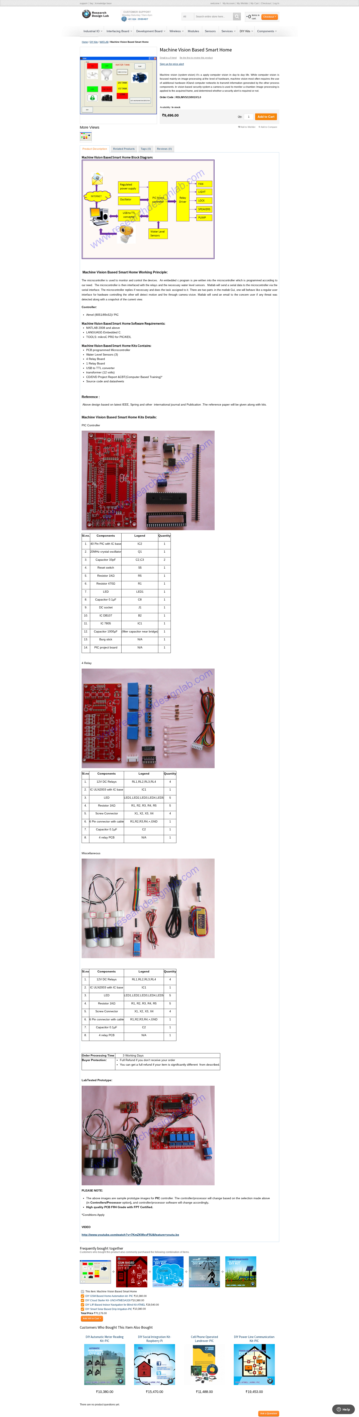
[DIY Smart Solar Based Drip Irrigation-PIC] (240, 1257)
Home (85, 42)
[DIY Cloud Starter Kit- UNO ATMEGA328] (168, 1257)
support (83, 3)
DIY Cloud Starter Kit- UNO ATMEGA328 (108, 1300)
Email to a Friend (168, 57)
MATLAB (104, 42)
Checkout (266, 3)
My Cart (255, 3)
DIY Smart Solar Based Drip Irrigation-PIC (109, 1308)
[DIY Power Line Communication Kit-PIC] (254, 1364)
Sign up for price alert (172, 64)
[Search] (237, 16)
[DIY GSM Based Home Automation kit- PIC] (131, 1257)
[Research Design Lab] (95, 14)
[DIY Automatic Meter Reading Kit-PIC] (104, 1364)
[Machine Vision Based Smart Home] (118, 85)
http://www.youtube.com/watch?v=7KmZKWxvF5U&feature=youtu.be (130, 1234)
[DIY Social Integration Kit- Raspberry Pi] (154, 1364)
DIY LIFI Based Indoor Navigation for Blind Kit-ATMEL (115, 1304)
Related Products (124, 148)
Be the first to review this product (196, 57)
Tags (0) (146, 148)
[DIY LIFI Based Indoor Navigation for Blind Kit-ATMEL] (204, 1257)
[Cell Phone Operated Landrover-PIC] (204, 1364)
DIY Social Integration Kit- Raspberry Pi (154, 1339)
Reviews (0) (164, 148)
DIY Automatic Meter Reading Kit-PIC (105, 1339)
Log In (276, 3)
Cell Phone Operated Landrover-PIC (204, 1339)
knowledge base (103, 3)
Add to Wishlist (248, 127)
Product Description (94, 148)
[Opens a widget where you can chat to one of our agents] (343, 1410)
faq (91, 3)
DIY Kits (94, 42)
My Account (229, 3)
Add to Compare (269, 127)
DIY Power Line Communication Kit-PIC (254, 1339)
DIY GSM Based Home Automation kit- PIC (109, 1296)
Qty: (240, 116)
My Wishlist (242, 3)
